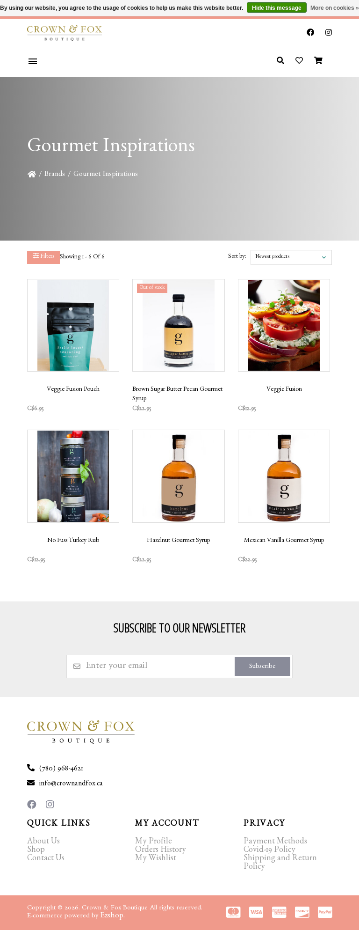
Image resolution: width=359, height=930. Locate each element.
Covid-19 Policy (269, 851)
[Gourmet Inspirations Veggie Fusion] (284, 325)
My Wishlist (155, 859)
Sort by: (237, 257)
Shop (36, 851)
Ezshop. (113, 916)
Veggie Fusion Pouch (73, 390)
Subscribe (262, 667)
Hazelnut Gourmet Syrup (178, 541)
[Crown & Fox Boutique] (78, 33)
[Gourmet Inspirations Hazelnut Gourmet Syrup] (178, 476)
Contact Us (46, 859)
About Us (43, 842)
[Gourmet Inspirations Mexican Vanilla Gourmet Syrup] (284, 476)
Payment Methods (275, 842)
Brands (54, 175)
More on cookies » (334, 8)
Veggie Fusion (284, 390)
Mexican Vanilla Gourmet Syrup (284, 541)
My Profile (153, 842)
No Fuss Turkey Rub (73, 541)
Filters (46, 257)
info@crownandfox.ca (71, 784)
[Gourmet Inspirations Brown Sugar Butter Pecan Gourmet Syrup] (178, 325)
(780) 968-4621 (61, 769)
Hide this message (277, 8)
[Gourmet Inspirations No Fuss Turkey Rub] (73, 476)
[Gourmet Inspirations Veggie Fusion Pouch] (73, 325)
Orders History (160, 851)
